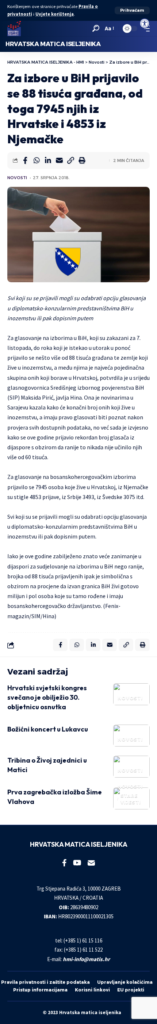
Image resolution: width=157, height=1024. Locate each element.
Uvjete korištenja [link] (54, 14)
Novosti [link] (17, 177)
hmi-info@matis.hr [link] (86, 959)
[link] (144, 23)
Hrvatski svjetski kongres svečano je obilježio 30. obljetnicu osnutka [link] (47, 697)
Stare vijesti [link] (130, 799)
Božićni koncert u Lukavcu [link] (47, 729)
